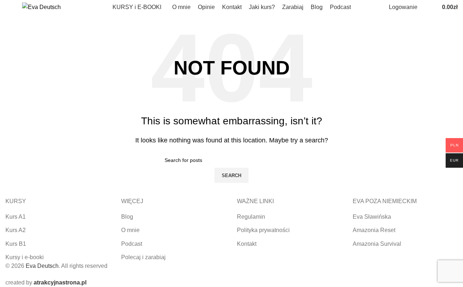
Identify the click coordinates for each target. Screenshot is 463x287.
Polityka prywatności (263, 230)
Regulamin (251, 217)
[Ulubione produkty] (432, 7)
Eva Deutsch (42, 266)
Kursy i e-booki (24, 257)
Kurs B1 (15, 244)
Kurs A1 (15, 217)
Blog (127, 217)
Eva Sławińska (372, 217)
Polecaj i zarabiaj (143, 257)
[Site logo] (41, 7)
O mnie (130, 230)
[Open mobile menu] (8, 7)
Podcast (131, 244)
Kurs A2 (15, 230)
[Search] (424, 7)
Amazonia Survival (377, 244)
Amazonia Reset (374, 230)
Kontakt (246, 244)
